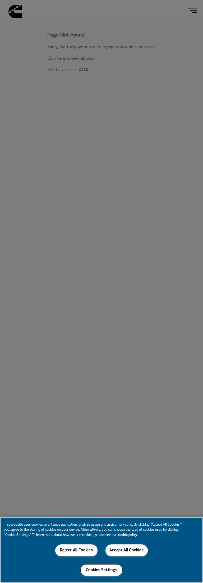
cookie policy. (128, 535)
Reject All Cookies (76, 550)
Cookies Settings (101, 570)
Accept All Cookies (126, 550)
